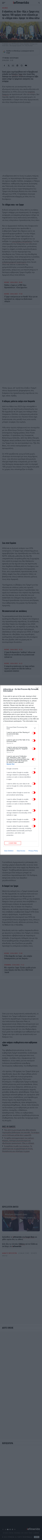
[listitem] (21, 727)
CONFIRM (13, 843)
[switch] (33, 733)
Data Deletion (8, 851)
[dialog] (21, 770)
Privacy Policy (33, 851)
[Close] (38, 689)
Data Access (21, 851)
